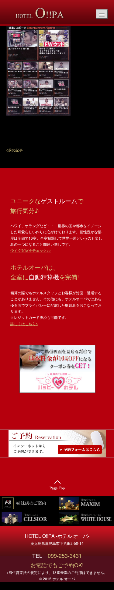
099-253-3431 (67, 555)
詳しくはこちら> (24, 323)
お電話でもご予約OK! (57, 565)
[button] (14, 149)
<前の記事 (14, 149)
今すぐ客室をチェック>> (30, 250)
